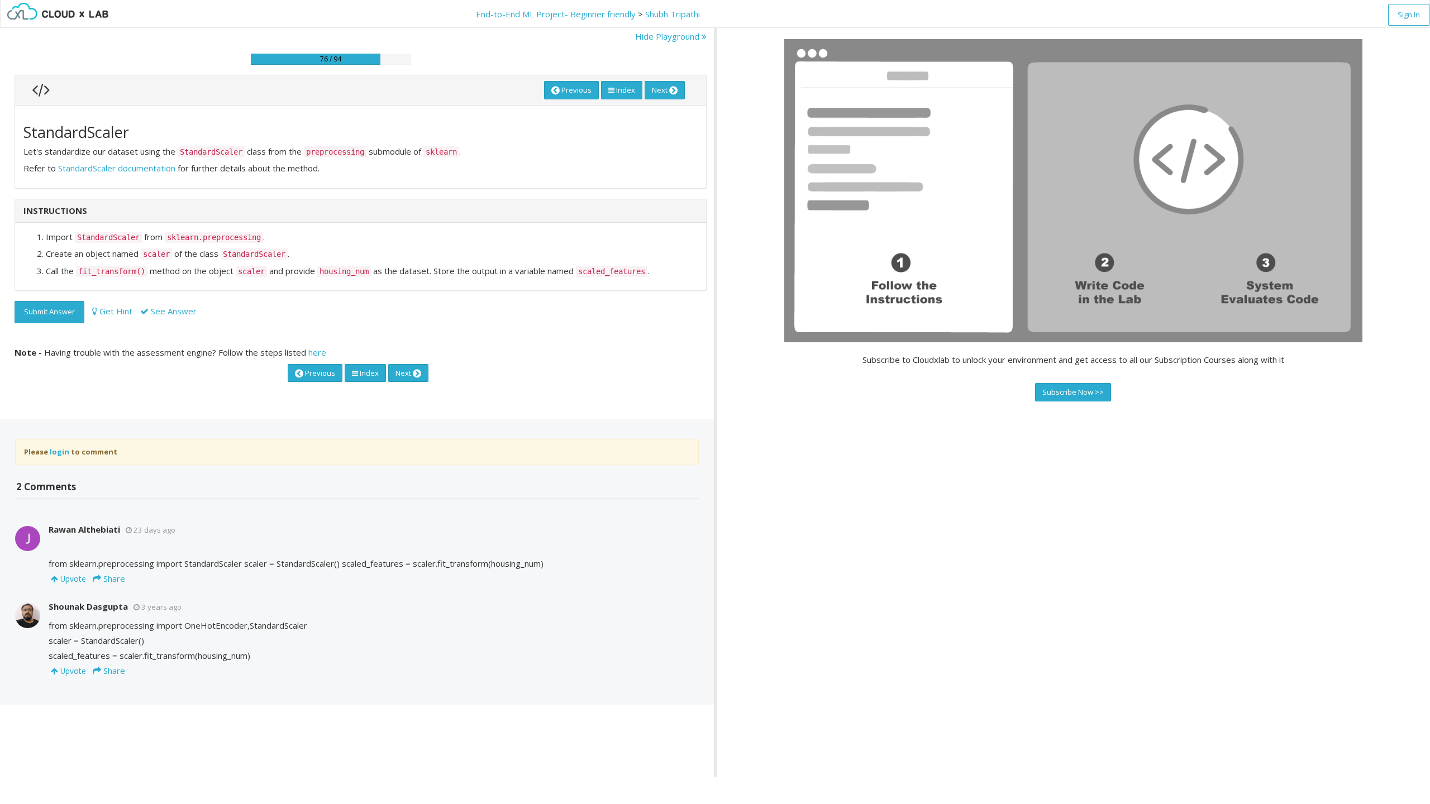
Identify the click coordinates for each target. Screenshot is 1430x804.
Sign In (1409, 14)
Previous (576, 90)
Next (660, 90)
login (59, 452)
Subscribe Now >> (1073, 392)
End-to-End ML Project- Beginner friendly (556, 14)
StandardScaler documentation (116, 168)
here (317, 352)
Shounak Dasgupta (88, 606)
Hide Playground (668, 36)
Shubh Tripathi (672, 14)
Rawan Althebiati (84, 529)
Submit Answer (49, 312)
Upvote (72, 578)
